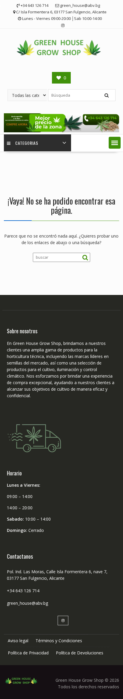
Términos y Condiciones (59, 640)
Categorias (26, 143)
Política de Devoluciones (79, 653)
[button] (115, 143)
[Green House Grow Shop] (61, 130)
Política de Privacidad (28, 653)
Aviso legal (18, 640)
